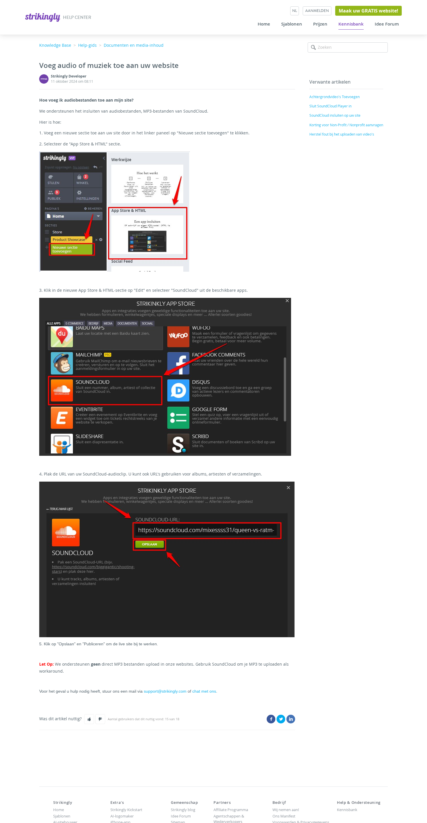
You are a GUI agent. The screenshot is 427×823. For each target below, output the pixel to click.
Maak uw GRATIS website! (368, 11)
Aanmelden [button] (317, 10)
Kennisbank (351, 24)
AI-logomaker (122, 816)
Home (264, 24)
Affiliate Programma (231, 809)
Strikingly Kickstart (126, 809)
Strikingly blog (183, 809)
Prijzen (320, 24)
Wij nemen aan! (285, 809)
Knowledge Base (55, 45)
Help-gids (87, 45)
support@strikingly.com (164, 691)
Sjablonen (291, 24)
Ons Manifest (283, 816)
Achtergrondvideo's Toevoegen (334, 96)
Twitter (281, 719)
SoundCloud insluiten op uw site (334, 115)
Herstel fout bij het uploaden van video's (341, 134)
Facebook (271, 719)
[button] (89, 719)
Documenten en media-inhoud (134, 45)
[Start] (43, 16)
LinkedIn (290, 719)
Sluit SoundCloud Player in (330, 106)
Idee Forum (387, 24)
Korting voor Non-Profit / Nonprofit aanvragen (346, 125)
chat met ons (204, 691)
